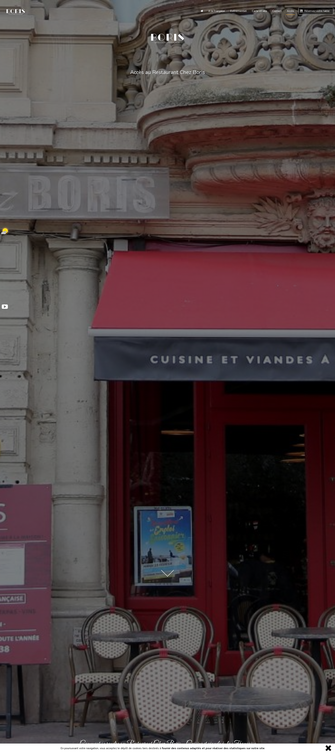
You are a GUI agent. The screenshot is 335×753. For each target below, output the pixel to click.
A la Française (216, 11)
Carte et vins (259, 11)
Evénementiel (238, 11)
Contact (277, 11)
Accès (290, 11)
